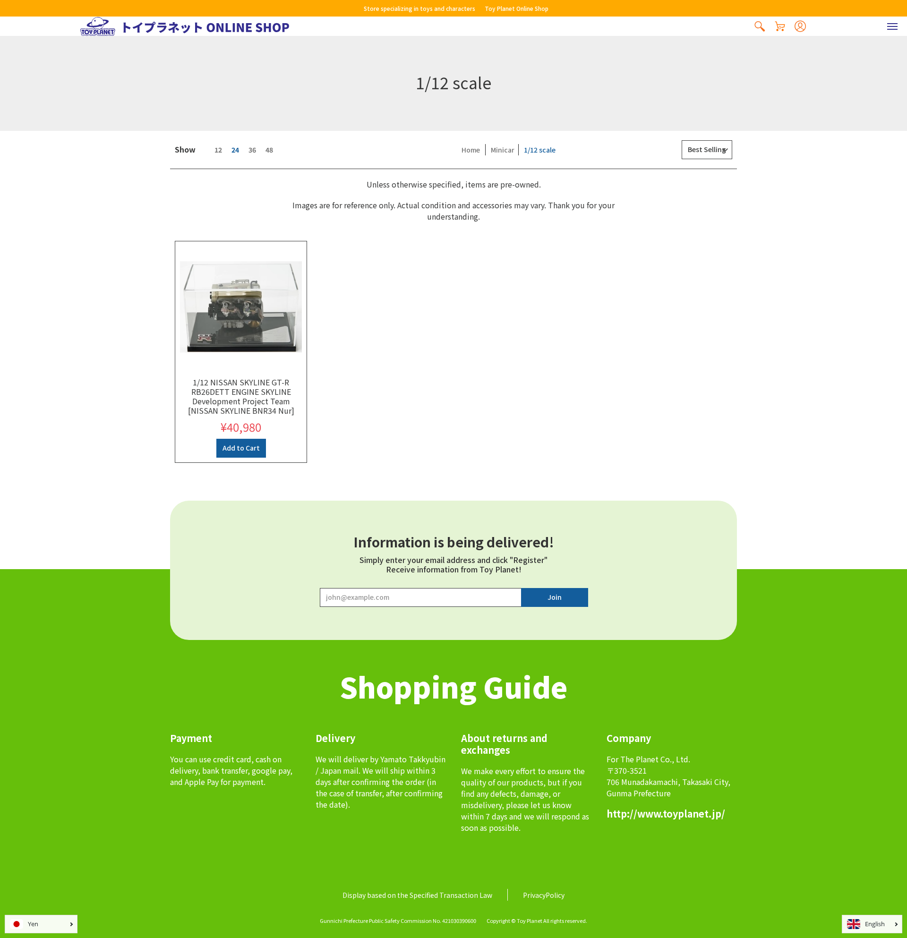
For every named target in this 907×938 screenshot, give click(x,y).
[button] (759, 26)
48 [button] (269, 149)
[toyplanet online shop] (184, 26)
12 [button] (218, 149)
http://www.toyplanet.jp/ (666, 813)
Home (471, 149)
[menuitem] (759, 26)
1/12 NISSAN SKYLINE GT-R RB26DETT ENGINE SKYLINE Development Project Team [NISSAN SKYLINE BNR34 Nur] (241, 396)
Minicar (502, 149)
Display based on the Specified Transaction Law (417, 895)
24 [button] (235, 149)
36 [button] (252, 149)
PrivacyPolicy (544, 895)
